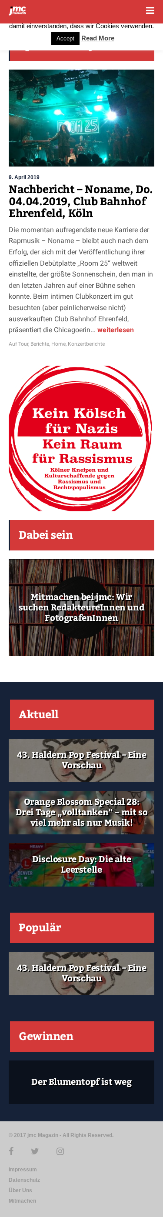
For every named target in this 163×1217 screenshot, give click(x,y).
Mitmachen (22, 1201)
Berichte (39, 344)
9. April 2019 (24, 177)
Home (58, 344)
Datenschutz (24, 1180)
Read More (97, 38)
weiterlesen (115, 330)
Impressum (23, 1170)
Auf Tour (18, 344)
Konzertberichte (86, 344)
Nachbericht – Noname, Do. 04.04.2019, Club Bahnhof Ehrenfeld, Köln (81, 201)
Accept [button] (65, 38)
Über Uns (20, 1190)
